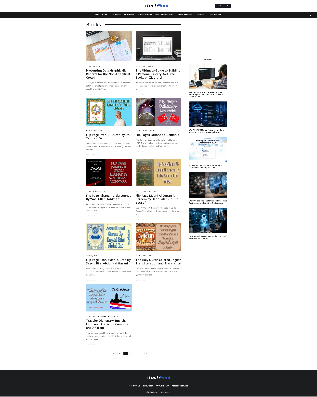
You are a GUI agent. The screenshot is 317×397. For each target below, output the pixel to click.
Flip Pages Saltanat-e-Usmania (157, 135)
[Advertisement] (208, 39)
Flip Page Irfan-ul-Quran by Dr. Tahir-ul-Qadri (108, 136)
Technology (215, 15)
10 (146, 354)
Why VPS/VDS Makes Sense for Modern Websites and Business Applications (206, 131)
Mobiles (103, 316)
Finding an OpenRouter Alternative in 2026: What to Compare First (206, 166)
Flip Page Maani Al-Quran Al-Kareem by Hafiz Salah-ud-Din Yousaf (157, 199)
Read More (90, 94)
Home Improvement (164, 15)
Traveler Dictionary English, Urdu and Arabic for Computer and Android (108, 324)
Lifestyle (200, 15)
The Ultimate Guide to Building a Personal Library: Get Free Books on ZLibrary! (158, 74)
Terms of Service (180, 386)
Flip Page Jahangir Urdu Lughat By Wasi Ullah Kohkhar (108, 197)
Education (129, 15)
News (104, 15)
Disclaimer (148, 386)
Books (88, 66)
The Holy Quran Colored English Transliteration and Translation (158, 261)
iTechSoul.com (166, 392)
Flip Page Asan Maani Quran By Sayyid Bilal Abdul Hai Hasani (108, 261)
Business (117, 15)
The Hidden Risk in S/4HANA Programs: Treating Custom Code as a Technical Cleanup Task (206, 94)
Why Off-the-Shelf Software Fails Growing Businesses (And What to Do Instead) (208, 202)
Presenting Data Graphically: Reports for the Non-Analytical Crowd (108, 74)
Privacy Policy (162, 386)
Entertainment (145, 15)
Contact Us (134, 386)
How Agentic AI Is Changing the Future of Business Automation (207, 237)
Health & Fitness (184, 15)
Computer (95, 316)
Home (96, 15)
